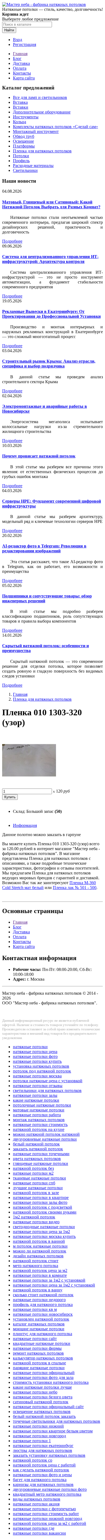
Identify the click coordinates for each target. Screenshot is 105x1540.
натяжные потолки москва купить (44, 1236)
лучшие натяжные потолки (38, 1187)
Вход (17, 39)
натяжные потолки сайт (35, 1338)
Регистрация (24, 44)
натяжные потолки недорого (39, 1299)
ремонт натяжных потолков (38, 1353)
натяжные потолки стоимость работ (46, 1513)
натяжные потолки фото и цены (42, 1474)
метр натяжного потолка (35, 1265)
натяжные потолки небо (35, 1392)
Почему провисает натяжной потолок (38, 456)
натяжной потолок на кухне (38, 1129)
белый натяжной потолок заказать (44, 1416)
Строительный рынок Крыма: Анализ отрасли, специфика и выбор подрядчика (48, 363)
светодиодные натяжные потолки (44, 1226)
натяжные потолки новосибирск (43, 1314)
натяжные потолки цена (35, 1051)
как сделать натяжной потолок (41, 1470)
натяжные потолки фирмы (37, 1348)
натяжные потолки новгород (39, 1436)
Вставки (20, 107)
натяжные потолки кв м (35, 1309)
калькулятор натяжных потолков (43, 1358)
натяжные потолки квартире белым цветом (53, 1431)
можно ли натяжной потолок (39, 1251)
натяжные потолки (30, 1046)
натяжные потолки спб (34, 1183)
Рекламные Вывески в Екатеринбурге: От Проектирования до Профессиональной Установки (51, 314)
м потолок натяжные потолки (40, 1246)
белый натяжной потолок (36, 1144)
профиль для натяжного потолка (43, 1304)
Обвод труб (23, 136)
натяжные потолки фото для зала (43, 1377)
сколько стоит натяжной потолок (43, 1294)
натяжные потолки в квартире (41, 1197)
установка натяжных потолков (41, 1066)
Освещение (23, 141)
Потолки (21, 155)
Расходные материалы (33, 165)
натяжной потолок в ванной (39, 1241)
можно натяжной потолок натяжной (46, 1134)
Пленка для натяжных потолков (42, 151)
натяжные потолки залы (35, 1095)
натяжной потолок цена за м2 (40, 1270)
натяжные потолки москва (37, 1076)
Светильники (25, 170)
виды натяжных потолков (36, 1499)
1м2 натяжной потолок (34, 1217)
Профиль (21, 160)
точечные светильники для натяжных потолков (56, 1421)
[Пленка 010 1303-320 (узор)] (29, 786)
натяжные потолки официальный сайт (48, 1406)
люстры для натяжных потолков (42, 1450)
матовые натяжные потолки (38, 1110)
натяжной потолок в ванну (37, 1290)
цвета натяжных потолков (37, 1158)
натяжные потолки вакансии (39, 1533)
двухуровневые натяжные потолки (45, 1139)
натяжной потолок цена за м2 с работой (49, 1523)
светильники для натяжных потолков (47, 1090)
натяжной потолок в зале (36, 1192)
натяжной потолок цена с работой (44, 1465)
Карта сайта (24, 78)
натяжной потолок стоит (35, 1260)
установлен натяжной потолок (41, 1319)
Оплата (19, 68)
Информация (25, 825)
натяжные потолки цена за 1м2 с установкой (54, 1285)
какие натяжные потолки (36, 1100)
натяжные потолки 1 (32, 1440)
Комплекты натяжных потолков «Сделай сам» (55, 126)
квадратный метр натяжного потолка (47, 1494)
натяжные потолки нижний (38, 1426)
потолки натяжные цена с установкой (47, 1080)
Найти (9, 30)
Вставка (20, 102)
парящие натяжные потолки (39, 1367)
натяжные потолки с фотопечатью (44, 1508)
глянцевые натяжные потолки (40, 1163)
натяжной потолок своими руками (44, 1212)
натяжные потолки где (33, 1528)
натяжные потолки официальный (44, 1372)
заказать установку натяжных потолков (49, 1455)
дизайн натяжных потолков (38, 1256)
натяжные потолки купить (37, 1061)
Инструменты (25, 117)
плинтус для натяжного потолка (42, 1333)
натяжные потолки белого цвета (42, 1397)
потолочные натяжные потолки (42, 1105)
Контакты (22, 73)
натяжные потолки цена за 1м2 (41, 1231)
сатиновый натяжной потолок (40, 1401)
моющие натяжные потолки (38, 1329)
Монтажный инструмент (36, 131)
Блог (17, 58)
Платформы (24, 146)
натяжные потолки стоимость (40, 1124)
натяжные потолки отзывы (37, 1085)
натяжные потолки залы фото (40, 1202)
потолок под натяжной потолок (42, 1071)
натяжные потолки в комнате (40, 1275)
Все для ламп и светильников (40, 97)
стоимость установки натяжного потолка (51, 1382)
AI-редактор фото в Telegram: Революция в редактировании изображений (44, 548)
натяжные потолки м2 (33, 1173)
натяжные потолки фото (35, 1056)
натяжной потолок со (32, 1460)
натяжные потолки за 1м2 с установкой (49, 1280)
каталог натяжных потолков (39, 1324)
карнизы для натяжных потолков (43, 1484)
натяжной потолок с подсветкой (42, 1207)
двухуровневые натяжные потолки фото (50, 1489)
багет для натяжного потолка (39, 1479)
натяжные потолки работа (37, 1115)
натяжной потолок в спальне (39, 1363)
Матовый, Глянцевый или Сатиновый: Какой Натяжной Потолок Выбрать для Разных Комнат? (51, 204)
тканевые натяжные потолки (39, 1178)
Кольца (19, 121)
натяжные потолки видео (36, 1222)
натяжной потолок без (33, 1168)
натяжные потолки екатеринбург (43, 1445)
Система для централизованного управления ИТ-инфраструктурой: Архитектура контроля (50, 259)
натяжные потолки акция (36, 1504)
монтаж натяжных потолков (39, 1119)
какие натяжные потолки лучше (42, 1387)
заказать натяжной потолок (38, 1149)
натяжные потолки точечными (41, 1153)
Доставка (21, 63)
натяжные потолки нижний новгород (47, 1518)
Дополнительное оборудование (42, 112)
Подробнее (12, 241)
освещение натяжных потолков (42, 1411)
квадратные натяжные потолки (41, 1343)
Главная (20, 53)
